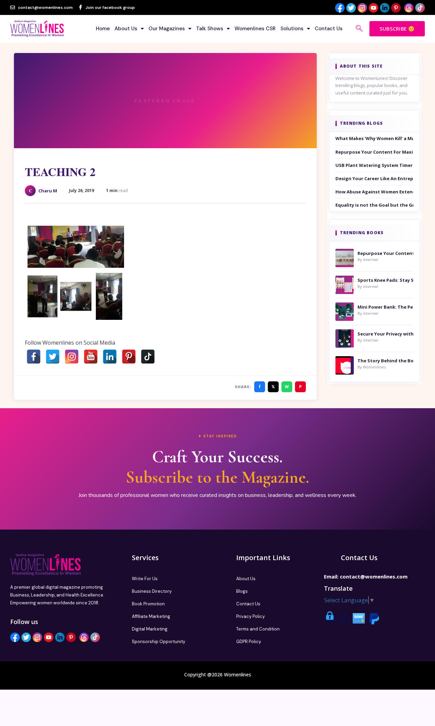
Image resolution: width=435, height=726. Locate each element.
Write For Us (145, 579)
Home (103, 28)
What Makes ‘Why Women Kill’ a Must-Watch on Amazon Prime (374, 138)
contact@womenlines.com (373, 576)
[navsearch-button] (359, 29)
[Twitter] (53, 356)
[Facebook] (34, 356)
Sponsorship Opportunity (158, 641)
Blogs (242, 591)
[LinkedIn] (110, 356)
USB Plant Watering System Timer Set (374, 165)
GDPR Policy (248, 641)
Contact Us (329, 28)
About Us (126, 28)
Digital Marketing (150, 629)
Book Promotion (148, 604)
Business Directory (152, 591)
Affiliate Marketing (151, 616)
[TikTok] (148, 356)
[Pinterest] (129, 356)
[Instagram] (72, 356)
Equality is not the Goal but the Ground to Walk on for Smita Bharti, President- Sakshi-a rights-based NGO (374, 205)
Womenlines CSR (255, 28)
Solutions (291, 28)
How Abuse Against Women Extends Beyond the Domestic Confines (374, 192)
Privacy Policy (250, 616)
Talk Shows (209, 28)
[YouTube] (91, 356)
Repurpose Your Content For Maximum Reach (374, 152)
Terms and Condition (258, 629)
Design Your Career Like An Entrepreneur (374, 178)
